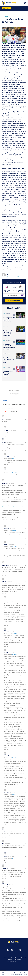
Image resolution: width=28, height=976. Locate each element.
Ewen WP (14, 472)
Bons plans (9, 959)
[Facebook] (16, 950)
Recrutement (21, 957)
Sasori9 (13, 601)
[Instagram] (20, 950)
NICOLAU (14, 633)
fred (13, 432)
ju (12, 858)
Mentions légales (13, 957)
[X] (12, 950)
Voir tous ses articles (13, 277)
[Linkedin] (8, 950)
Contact (5, 957)
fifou (13, 458)
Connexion (4, 400)
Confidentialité (17, 959)
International (6, 8)
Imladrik (14, 530)
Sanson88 (14, 546)
